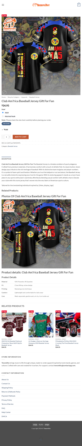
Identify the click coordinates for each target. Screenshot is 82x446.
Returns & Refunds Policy (11, 392)
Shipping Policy (7, 388)
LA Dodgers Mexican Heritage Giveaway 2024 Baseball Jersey (39, 342)
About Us (5, 379)
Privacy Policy (7, 400)
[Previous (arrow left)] (2, 442)
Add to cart (21, 137)
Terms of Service (7, 404)
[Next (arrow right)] (8, 442)
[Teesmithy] (41, 5)
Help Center (6, 412)
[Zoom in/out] (2, 433)
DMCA (4, 416)
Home (4, 97)
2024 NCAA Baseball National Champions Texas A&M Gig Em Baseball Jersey (12, 343)
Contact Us (6, 383)
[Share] (14, 433)
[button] (3, 4)
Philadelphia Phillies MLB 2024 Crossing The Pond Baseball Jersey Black (67, 343)
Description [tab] (6, 159)
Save (5, 311)
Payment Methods (8, 396)
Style (3, 109)
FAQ (3, 408)
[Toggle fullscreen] (8, 433)
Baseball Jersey (34, 97)
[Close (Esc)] (20, 433)
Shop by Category (13, 97)
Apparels (24, 97)
